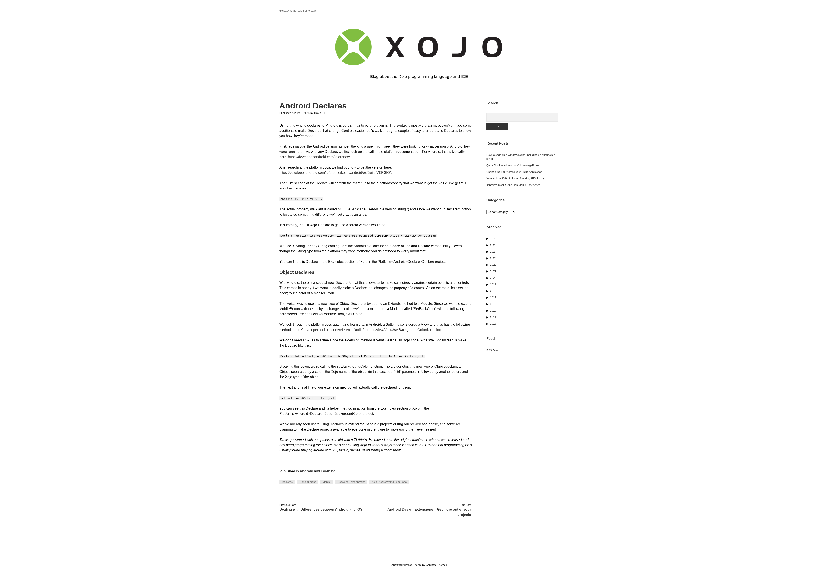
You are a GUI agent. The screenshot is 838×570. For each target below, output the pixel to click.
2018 (493, 291)
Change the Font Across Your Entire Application (514, 172)
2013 (493, 323)
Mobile (327, 482)
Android (306, 471)
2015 (493, 310)
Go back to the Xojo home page (298, 10)
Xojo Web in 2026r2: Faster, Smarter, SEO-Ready (515, 178)
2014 (493, 317)
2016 (493, 304)
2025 (493, 245)
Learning (328, 471)
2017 (493, 297)
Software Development (351, 482)
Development (308, 482)
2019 (493, 284)
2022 (493, 264)
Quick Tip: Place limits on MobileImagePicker (513, 165)
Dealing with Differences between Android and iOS (320, 509)
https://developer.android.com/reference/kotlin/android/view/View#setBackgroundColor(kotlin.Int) (367, 330)
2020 (493, 277)
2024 (493, 251)
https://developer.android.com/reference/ (319, 157)
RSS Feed (492, 350)
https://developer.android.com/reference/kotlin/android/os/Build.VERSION (335, 172)
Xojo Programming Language (389, 482)
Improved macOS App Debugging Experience (513, 185)
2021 (493, 271)
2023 (493, 258)
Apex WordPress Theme (406, 565)
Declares (287, 482)
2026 (493, 238)
